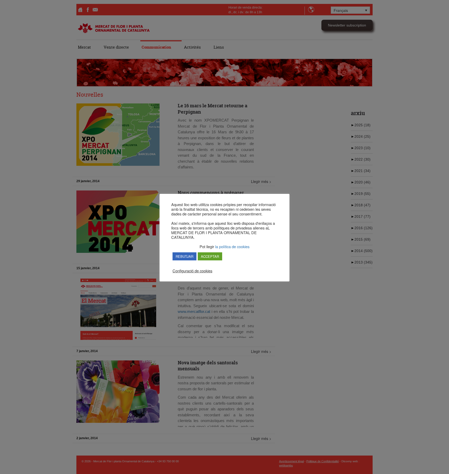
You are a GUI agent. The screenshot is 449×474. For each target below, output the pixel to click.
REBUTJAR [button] (184, 256)
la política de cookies (231, 246)
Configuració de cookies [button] (192, 270)
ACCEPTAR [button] (210, 256)
